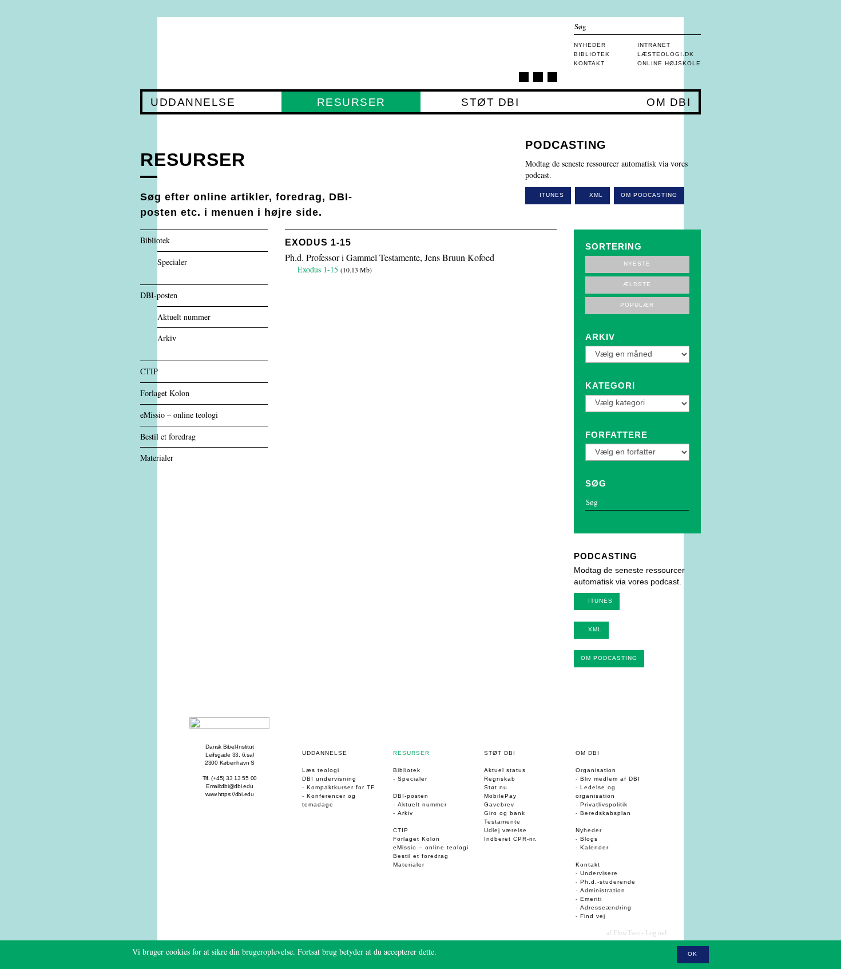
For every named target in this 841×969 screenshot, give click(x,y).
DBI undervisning (329, 779)
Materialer (156, 458)
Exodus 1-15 (318, 242)
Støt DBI (490, 102)
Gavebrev (499, 804)
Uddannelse (192, 102)
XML (595, 195)
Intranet (654, 45)
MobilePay (500, 796)
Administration (602, 890)
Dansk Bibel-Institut (229, 746)
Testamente (502, 821)
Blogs (589, 839)
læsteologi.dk (665, 54)
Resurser (351, 102)
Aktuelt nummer (184, 317)
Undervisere (599, 873)
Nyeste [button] (637, 263)
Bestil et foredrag (168, 437)
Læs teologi (320, 770)
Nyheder (590, 45)
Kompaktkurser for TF (341, 787)
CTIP (149, 372)
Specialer (172, 262)
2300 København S (230, 763)
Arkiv (166, 338)
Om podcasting (649, 195)
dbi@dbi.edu (237, 786)
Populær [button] (637, 305)
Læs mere (454, 951)
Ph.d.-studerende (608, 882)
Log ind (656, 933)
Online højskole (669, 63)
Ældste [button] (637, 284)
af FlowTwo (623, 933)
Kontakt (589, 63)
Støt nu (495, 787)
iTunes (550, 195)
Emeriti (591, 899)
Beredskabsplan (605, 813)
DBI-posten (158, 295)
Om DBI (668, 102)
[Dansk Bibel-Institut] (208, 53)
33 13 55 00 (241, 778)
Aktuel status (505, 770)
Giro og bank (504, 813)
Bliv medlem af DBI (610, 779)
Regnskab (499, 779)
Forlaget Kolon (164, 393)
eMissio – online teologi (179, 415)
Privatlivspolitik (604, 804)
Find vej (592, 916)
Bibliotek (592, 54)
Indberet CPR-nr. (510, 839)
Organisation (596, 770)
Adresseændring (606, 907)
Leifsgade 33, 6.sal (229, 755)
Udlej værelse (505, 830)
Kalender (594, 847)
